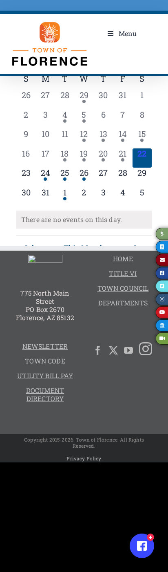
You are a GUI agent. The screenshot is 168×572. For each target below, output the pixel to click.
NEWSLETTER (45, 346)
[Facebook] (97, 350)
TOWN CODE (45, 361)
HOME (123, 258)
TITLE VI (123, 273)
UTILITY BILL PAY (45, 375)
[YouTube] (128, 350)
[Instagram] (145, 348)
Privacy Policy (83, 458)
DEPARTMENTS (123, 302)
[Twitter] (113, 350)
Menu (128, 33)
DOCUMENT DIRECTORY (45, 394)
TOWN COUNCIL (123, 288)
